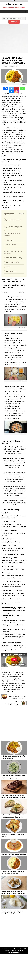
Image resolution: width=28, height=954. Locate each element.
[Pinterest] (16, 88)
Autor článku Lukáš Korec (15, 66)
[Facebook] (5, 88)
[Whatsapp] (22, 88)
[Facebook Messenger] (11, 91)
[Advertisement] (14, 38)
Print (22, 214)
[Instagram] (16, 91)
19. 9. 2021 (5, 66)
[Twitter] (11, 88)
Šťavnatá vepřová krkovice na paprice (13, 854)
